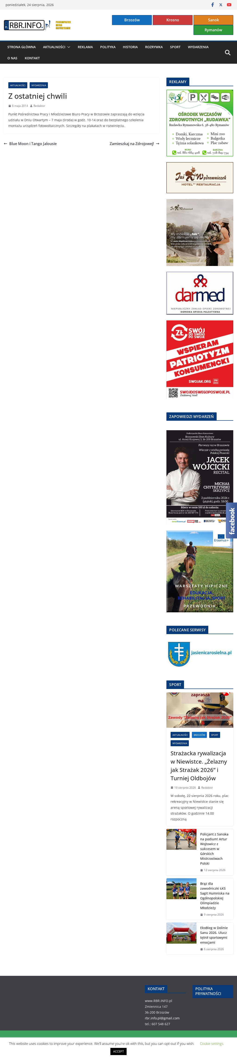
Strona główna (21, 47)
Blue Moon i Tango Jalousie (33, 143)
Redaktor (39, 106)
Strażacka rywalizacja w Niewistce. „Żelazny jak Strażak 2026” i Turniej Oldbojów (199, 765)
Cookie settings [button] (211, 1043)
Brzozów (132, 19)
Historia (130, 47)
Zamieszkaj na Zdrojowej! (132, 143)
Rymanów (213, 29)
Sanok (213, 19)
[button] (67, 47)
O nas (12, 58)
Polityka (107, 47)
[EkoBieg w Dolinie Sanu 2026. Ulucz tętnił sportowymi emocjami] (181, 939)
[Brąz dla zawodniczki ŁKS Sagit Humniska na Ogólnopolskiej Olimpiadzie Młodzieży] (181, 899)
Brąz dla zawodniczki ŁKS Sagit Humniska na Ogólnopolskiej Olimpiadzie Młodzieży (214, 895)
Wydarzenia (198, 47)
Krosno (172, 19)
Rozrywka (154, 47)
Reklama (85, 47)
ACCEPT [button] (118, 1051)
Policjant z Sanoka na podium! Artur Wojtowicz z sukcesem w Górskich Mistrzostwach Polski (214, 849)
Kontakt (32, 58)
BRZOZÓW (199, 735)
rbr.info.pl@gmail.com (162, 1018)
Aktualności (54, 47)
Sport (175, 47)
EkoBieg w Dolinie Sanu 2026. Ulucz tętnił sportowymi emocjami (214, 935)
